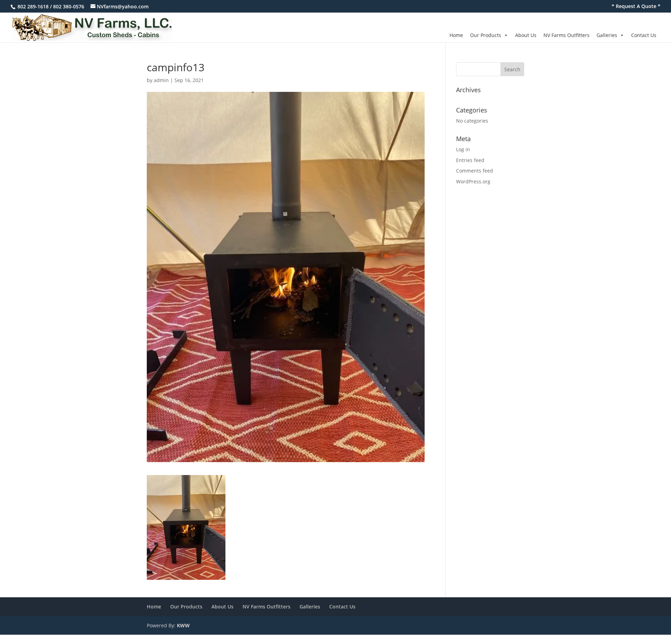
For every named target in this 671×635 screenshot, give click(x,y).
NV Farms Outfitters (566, 35)
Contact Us (643, 35)
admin (161, 80)
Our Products (485, 35)
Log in (463, 149)
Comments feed (474, 170)
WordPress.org (473, 181)
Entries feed (470, 160)
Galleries (607, 35)
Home (456, 35)
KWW (183, 625)
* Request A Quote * (636, 6)
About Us (525, 35)
